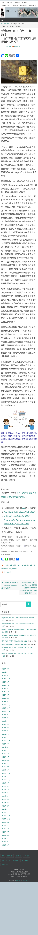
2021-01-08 (7, 46)
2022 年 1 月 (5, 768)
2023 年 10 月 (6, 709)
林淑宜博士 (17, 565)
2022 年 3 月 (5, 762)
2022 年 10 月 (6, 739)
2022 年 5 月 (5, 755)
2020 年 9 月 (5, 820)
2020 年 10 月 (6, 817)
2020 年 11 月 (6, 814)
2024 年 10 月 (6, 677)
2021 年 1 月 (5, 807)
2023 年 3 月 (5, 726)
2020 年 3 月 (5, 840)
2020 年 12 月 (6, 811)
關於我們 (9, 2)
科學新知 (24, 2)
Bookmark (7, 570)
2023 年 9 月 (5, 713)
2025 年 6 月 (5, 674)
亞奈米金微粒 (8, 565)
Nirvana (18, 878)
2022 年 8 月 (5, 745)
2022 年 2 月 (5, 765)
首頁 (3, 2)
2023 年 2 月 (5, 729)
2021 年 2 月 (5, 804)
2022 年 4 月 (5, 758)
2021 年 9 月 (5, 781)
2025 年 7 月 (5, 670)
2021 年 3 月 (5, 801)
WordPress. (25, 878)
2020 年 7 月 (5, 827)
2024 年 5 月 (5, 690)
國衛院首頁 (32, 5)
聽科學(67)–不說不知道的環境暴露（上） (15, 642)
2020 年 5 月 (5, 833)
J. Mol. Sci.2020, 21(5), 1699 (16, 515)
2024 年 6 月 (5, 687)
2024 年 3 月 (5, 696)
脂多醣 (14, 568)
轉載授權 (15, 5)
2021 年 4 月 (5, 797)
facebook (23, 5)
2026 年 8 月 (5, 667)
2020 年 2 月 (5, 843)
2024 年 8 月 (5, 680)
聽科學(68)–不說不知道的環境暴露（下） (15, 639)
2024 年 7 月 (5, 683)
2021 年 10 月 (6, 778)
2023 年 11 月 (6, 706)
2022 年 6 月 (5, 752)
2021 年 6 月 (5, 791)
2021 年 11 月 (6, 775)
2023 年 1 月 (5, 732)
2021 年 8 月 (5, 784)
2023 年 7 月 (5, 719)
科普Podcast (6, 5)
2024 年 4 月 (5, 693)
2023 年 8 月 (5, 716)
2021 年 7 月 (5, 788)
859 (23, 507)
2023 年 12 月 (6, 703)
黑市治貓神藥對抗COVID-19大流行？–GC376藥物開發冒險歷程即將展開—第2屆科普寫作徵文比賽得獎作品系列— (28, 586)
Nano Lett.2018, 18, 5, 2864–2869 (19, 511)
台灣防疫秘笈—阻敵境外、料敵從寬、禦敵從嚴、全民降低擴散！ (9, 583)
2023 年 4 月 (5, 722)
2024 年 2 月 (5, 700)
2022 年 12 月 (6, 735)
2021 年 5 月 (5, 794)
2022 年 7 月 (5, 749)
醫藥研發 (17, 2)
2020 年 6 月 (5, 830)
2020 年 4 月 (5, 837)
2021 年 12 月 (6, 771)
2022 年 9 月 (5, 742)
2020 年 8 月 (5, 824)
